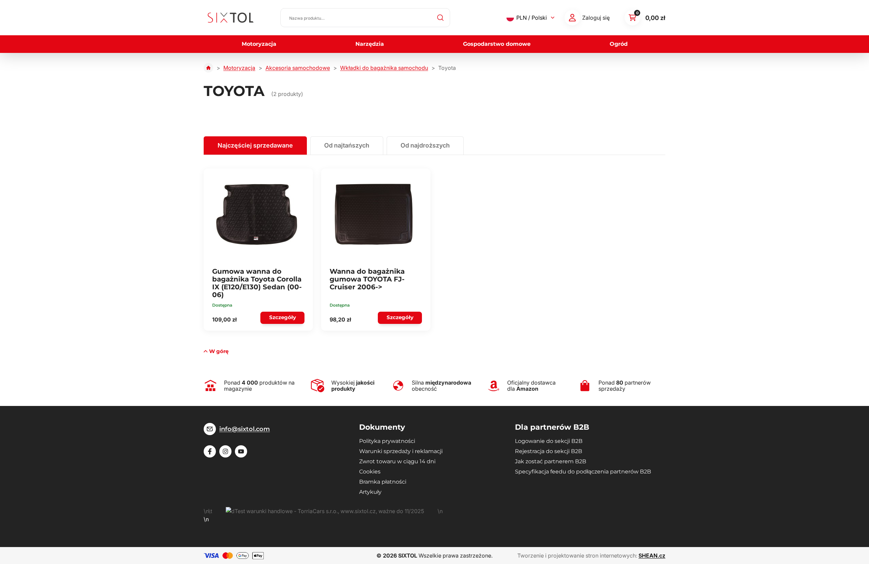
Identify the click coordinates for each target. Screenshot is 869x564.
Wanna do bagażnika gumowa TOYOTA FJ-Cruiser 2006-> (367, 279)
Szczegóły (282, 317)
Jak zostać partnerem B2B (550, 461)
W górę (218, 351)
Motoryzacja (259, 44)
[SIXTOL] (231, 17)
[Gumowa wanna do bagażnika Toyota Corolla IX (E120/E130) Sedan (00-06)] (256, 214)
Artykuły (370, 492)
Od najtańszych (346, 145)
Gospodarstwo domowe (497, 44)
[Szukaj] (440, 17)
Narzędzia (369, 44)
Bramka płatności (382, 482)
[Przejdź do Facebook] (210, 451)
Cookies (370, 471)
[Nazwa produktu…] (365, 17)
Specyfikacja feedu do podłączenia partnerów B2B (583, 471)
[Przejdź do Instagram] (225, 451)
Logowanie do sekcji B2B (549, 441)
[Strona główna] (208, 68)
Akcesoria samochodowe (297, 67)
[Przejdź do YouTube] (241, 451)
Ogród (619, 44)
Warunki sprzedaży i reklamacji (401, 451)
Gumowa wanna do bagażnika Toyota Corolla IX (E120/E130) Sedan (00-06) (257, 283)
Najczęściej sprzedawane (255, 145)
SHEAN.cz (652, 555)
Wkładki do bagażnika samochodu (384, 67)
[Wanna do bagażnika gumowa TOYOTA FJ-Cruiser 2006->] (374, 214)
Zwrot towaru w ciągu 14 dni (397, 461)
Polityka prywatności (387, 441)
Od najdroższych (425, 145)
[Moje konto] (572, 17)
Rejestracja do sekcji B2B (548, 451)
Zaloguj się (596, 17)
